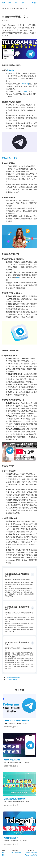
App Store (23, 91)
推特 (35, 3)
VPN (17, 277)
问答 (22, 3)
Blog (3, 855)
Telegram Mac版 (31, 852)
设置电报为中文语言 (9, 158)
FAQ (3, 852)
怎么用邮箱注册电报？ (13, 677)
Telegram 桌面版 (31, 855)
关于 (3, 850)
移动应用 (15, 850)
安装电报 (10, 70)
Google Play (25, 84)
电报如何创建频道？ (13, 679)
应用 (9, 3)
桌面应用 (31, 850)
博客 (16, 3)
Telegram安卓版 (15, 852)
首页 (3, 3)
